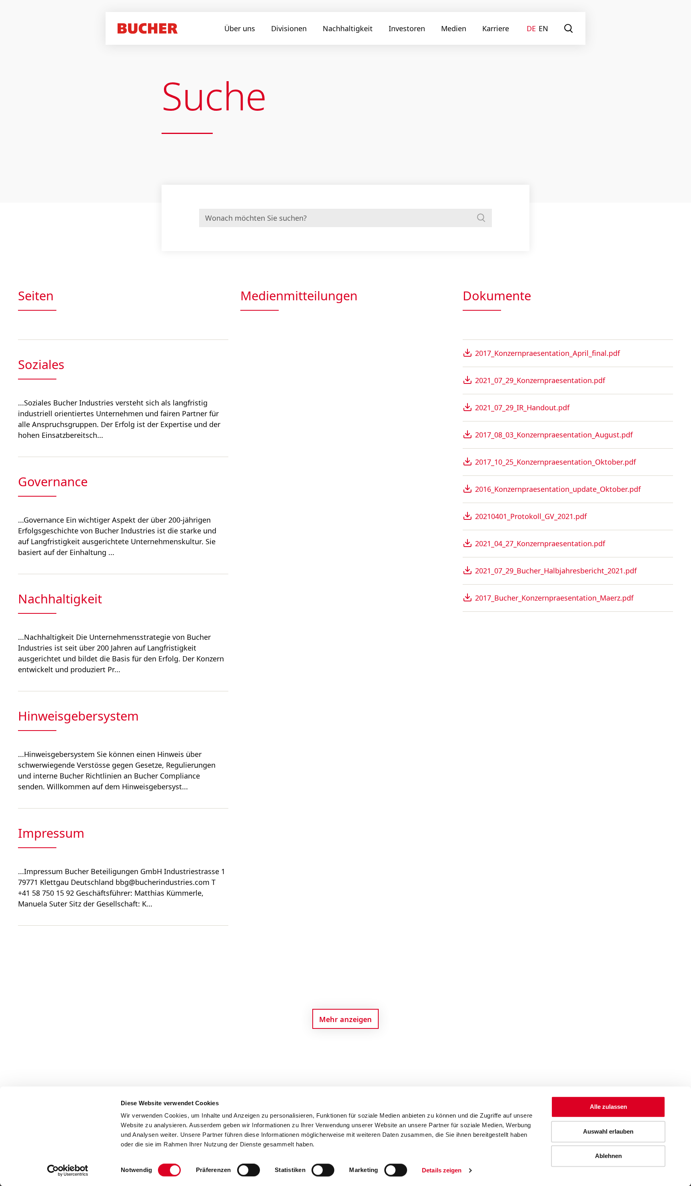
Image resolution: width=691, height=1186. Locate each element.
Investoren (407, 28)
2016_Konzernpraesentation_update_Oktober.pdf (558, 489)
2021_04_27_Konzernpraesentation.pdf (540, 543)
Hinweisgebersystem (78, 715)
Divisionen (289, 28)
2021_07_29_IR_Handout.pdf (522, 407)
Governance (53, 481)
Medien (453, 28)
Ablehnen (608, 1155)
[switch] (243, 1170)
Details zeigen (441, 1170)
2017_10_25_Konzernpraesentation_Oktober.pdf (555, 462)
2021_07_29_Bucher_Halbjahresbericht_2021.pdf (556, 570)
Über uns (239, 28)
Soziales (41, 364)
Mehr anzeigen (345, 1019)
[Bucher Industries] (148, 28)
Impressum (51, 833)
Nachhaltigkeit (348, 28)
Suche (568, 28)
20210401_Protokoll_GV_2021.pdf (531, 516)
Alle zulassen (608, 1106)
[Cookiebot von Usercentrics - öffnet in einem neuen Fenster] (68, 1170)
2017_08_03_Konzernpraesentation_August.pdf (554, 434)
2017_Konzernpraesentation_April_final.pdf (547, 353)
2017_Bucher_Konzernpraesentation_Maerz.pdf (554, 598)
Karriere (495, 28)
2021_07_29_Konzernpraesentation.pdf (540, 380)
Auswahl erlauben (608, 1131)
